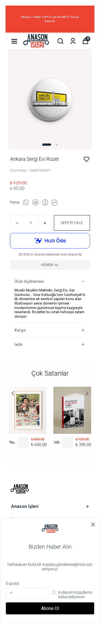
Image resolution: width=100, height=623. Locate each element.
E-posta (12, 583)
